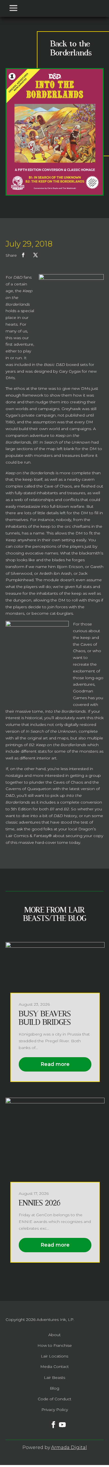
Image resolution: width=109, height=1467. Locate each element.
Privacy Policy (54, 1409)
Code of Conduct (54, 1398)
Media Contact (54, 1366)
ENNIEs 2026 (39, 1203)
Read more (55, 1064)
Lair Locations (54, 1356)
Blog (54, 1388)
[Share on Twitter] (35, 255)
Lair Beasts (54, 1377)
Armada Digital (69, 1447)
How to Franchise (54, 1345)
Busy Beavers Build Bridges (45, 1018)
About (54, 1334)
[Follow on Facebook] (50, 1421)
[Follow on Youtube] (59, 1421)
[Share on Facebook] (23, 255)
